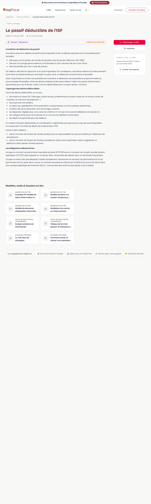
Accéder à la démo (137, 10)
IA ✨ (87, 10)
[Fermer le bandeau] (148, 3)
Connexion (118, 10)
